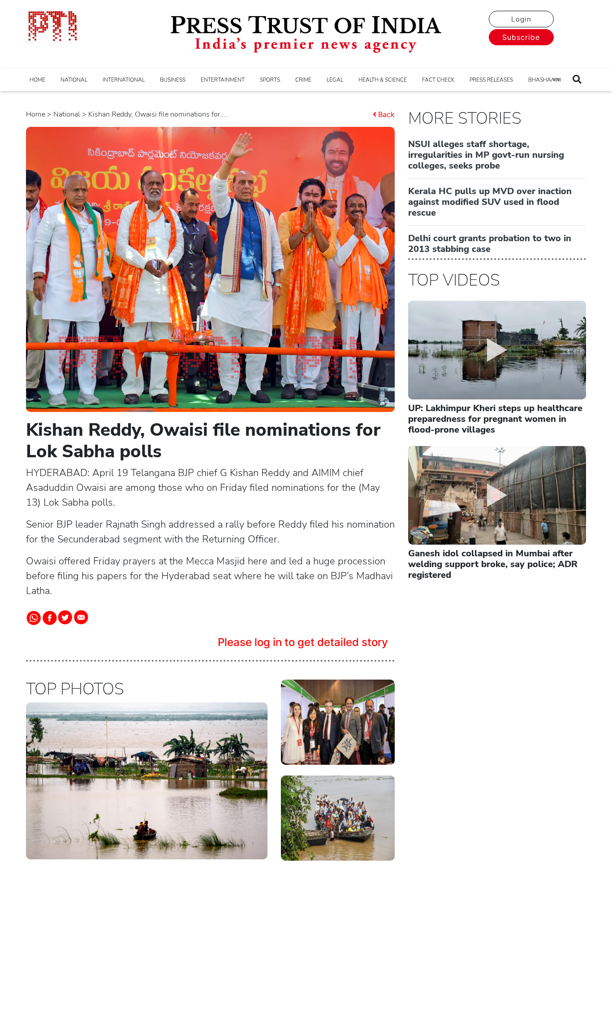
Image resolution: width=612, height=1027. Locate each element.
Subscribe (521, 37)
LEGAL (335, 79)
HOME (37, 79)
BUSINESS (172, 79)
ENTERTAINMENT (223, 79)
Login (521, 19)
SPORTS (270, 79)
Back (386, 114)
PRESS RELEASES (491, 79)
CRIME (303, 79)
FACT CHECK (438, 79)
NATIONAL (73, 79)
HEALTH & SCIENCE (382, 79)
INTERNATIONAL (124, 79)
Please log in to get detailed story (303, 642)
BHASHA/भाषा (544, 79)
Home (35, 114)
